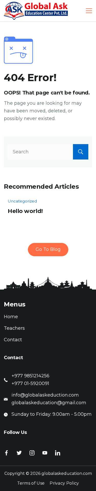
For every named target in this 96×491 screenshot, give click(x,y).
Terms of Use (31, 483)
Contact (13, 340)
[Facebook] (6, 452)
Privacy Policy (64, 483)
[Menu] (89, 11)
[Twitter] (19, 452)
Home (11, 316)
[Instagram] (32, 452)
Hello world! (25, 211)
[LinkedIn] (57, 452)
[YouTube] (44, 452)
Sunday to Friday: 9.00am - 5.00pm (52, 414)
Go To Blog (48, 249)
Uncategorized (22, 201)
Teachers (14, 328)
